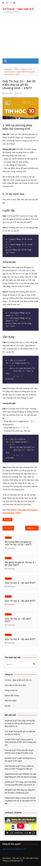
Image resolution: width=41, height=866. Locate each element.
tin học (8, 519)
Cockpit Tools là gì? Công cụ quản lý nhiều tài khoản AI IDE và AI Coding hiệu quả (20, 742)
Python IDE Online (12, 696)
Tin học (19, 93)
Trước (9, 528)
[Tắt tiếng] (30, 833)
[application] (20, 826)
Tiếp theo (30, 528)
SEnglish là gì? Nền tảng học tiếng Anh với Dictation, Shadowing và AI (20, 791)
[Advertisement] (20, 36)
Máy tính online (11, 701)
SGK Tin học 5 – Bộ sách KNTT (20, 583)
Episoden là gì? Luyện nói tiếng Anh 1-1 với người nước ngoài (20, 759)
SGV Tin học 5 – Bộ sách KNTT (20, 601)
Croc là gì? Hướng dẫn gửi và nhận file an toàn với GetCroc (20, 733)
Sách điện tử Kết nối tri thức (15, 685)
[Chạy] (7, 833)
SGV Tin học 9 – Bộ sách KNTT (20, 639)
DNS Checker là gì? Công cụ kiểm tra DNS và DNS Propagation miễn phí (19, 767)
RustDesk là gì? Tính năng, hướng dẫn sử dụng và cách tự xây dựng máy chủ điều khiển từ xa (20, 723)
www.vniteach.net (8, 849)
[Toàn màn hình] (33, 833)
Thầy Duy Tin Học (20, 849)
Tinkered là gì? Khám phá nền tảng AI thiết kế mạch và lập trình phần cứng (19, 751)
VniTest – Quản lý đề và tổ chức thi (18, 680)
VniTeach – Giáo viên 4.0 (18, 9)
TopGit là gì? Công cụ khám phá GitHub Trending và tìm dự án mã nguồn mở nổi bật (20, 801)
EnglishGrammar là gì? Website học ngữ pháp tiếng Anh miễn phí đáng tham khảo (20, 775)
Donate (7, 706)
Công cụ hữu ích (11, 690)
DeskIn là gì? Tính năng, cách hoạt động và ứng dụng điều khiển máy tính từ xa (20, 783)
